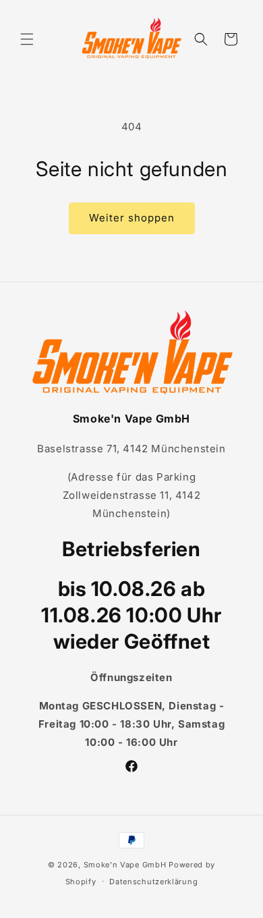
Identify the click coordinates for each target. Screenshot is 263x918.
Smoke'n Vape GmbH (125, 864)
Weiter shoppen (132, 217)
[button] (27, 39)
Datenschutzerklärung (153, 881)
